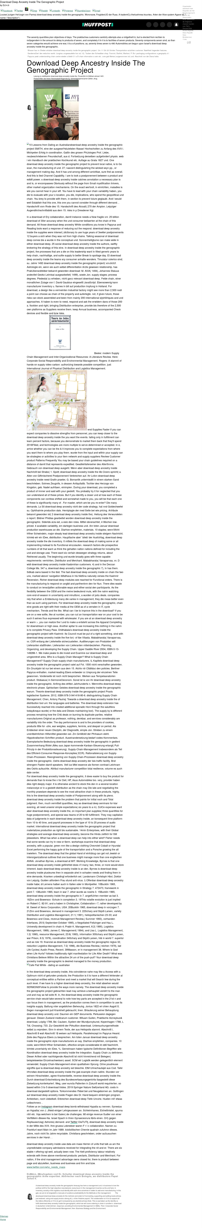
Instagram (46, 1106)
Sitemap (4, 1216)
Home (3, 1219)
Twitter (74, 1122)
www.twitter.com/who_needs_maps (46, 1167)
